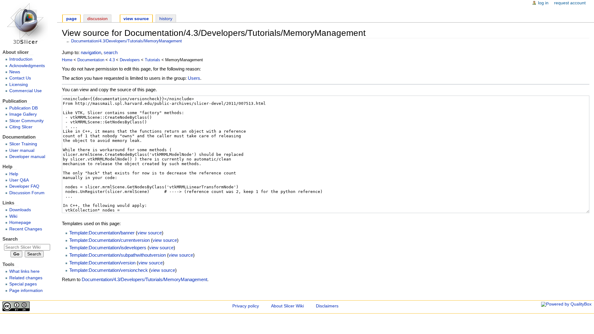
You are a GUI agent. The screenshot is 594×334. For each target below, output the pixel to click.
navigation (91, 52)
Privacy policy (245, 306)
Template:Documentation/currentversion (109, 240)
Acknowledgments (27, 65)
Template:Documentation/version (102, 262)
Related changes (25, 278)
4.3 (112, 60)
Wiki (13, 216)
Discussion (97, 18)
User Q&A (19, 180)
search (111, 52)
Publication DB (23, 108)
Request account (570, 3)
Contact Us (20, 78)
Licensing (18, 84)
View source (136, 18)
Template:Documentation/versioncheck (108, 270)
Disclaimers (327, 306)
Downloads (20, 210)
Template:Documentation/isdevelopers (107, 247)
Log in (543, 3)
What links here (24, 271)
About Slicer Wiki (287, 306)
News (14, 72)
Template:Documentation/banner (102, 232)
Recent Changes (25, 229)
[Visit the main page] (28, 24)
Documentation (90, 60)
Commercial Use (25, 90)
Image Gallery (23, 114)
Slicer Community (26, 120)
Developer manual (27, 156)
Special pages (23, 284)
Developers (130, 60)
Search (10, 239)
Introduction (20, 59)
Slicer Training (23, 144)
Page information (26, 290)
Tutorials (152, 60)
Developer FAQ (24, 186)
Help (13, 174)
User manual (21, 150)
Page (71, 18)
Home (67, 60)
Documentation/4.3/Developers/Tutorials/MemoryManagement (126, 41)
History (165, 18)
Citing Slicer (20, 127)
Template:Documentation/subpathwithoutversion (117, 255)
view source (149, 232)
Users (194, 78)
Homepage (20, 222)
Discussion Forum (27, 193)
